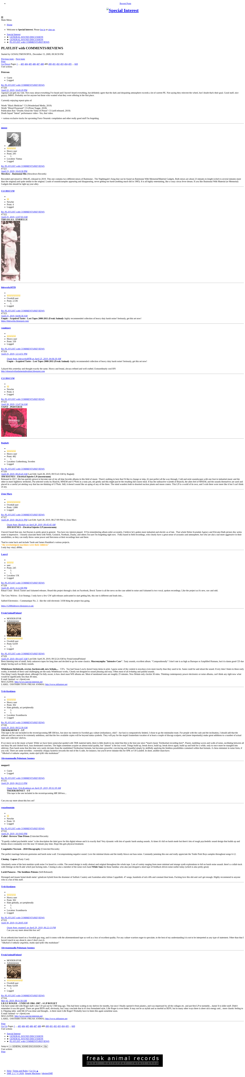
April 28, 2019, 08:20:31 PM (14, 520)
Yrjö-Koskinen (8, 691)
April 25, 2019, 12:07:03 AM (14, 217)
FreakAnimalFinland (11, 613)
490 (50, 64)
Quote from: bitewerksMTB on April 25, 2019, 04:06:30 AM (34, 359)
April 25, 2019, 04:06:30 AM (14, 316)
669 (76, 64)
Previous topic (7, 59)
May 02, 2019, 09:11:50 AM (14, 1001)
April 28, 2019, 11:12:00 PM (14, 588)
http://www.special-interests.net (29, 682)
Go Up (4, 1026)
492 (58, 64)
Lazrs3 (4, 554)
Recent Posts (125, 3)
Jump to (4, 1046)
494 (66, 64)
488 (42, 64)
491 (54, 64)
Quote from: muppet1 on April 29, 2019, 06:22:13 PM (31, 927)
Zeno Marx (6, 494)
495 (70, 64)
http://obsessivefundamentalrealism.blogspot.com (23, 371)
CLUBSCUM (7, 191)
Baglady (5, 443)
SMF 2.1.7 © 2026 (15, 1073)
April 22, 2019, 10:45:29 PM (14, 90)
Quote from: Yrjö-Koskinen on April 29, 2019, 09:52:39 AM (34, 788)
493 (62, 64)
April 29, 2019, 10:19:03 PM (14, 833)
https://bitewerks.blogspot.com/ (15, 321)
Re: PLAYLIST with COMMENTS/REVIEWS (23, 85)
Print (3, 61)
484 (26, 64)
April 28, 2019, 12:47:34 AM (14, 404)
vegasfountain (7, 807)
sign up (51, 29)
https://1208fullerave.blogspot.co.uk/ (17, 606)
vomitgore (6, 328)
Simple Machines (32, 1073)
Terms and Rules (20, 1071)
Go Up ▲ (33, 1071)
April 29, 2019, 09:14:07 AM (14, 659)
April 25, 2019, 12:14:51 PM (14, 354)
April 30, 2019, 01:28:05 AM (14, 923)
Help (9, 1071)
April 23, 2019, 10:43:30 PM (14, 171)
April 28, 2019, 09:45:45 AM (14, 474)
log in (42, 29)
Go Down (5, 64)
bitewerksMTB (8, 287)
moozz (4, 128)
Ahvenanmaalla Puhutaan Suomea (18, 758)
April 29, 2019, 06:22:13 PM (14, 783)
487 (38, 64)
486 (34, 64)
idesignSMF (47, 1073)
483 (22, 64)
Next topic (20, 59)
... (19, 64)
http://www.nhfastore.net (56, 684)
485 (30, 64)
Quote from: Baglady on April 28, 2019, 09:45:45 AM (31, 524)
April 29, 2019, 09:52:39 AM (14, 727)
